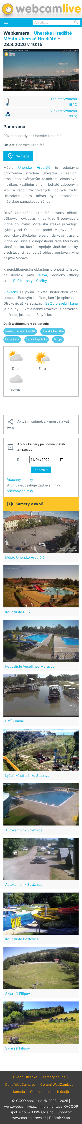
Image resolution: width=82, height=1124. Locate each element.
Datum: (22, 459)
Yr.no (66, 1118)
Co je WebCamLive (20, 1084)
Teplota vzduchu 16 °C (63, 102)
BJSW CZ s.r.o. (42, 1112)
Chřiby (41, 281)
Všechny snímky (20, 479)
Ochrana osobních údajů (49, 1092)
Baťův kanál (14, 721)
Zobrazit (41, 470)
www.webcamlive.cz (20, 1106)
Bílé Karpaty (23, 281)
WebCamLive (41, 9)
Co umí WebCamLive (57, 1084)
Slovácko (10, 292)
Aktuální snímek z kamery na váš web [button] (38, 424)
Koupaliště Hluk (17, 612)
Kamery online (54, 1077)
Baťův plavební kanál (62, 303)
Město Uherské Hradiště (29, 38)
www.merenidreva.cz (29, 1118)
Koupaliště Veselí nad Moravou (30, 666)
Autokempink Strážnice (24, 830)
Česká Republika (36, 339)
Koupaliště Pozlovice (22, 939)
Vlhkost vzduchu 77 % (63, 114)
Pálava (41, 275)
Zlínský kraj (12, 339)
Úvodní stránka (25, 1077)
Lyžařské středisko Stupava (27, 775)
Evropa (58, 339)
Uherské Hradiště (53, 33)
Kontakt (19, 1092)
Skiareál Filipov (17, 994)
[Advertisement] (41, 405)
